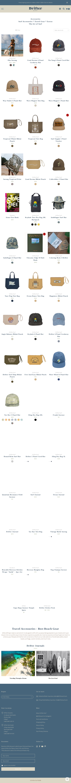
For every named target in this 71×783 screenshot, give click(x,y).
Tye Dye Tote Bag (35, 532)
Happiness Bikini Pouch (59, 296)
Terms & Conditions (42, 719)
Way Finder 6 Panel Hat (12, 101)
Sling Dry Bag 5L (58, 456)
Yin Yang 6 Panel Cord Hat (58, 60)
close (68, 2)
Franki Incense (59, 415)
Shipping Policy (40, 722)
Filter (18, 30)
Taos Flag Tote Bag (12, 296)
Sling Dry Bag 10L (35, 415)
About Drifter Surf (41, 713)
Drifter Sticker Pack (47, 608)
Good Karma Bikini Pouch (35, 179)
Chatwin (12, 215)
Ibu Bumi (12, 568)
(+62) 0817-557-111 (9, 721)
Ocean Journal (58, 495)
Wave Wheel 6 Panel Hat (58, 374)
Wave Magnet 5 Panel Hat (59, 101)
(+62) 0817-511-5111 (9, 733)
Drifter (24, 606)
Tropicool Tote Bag (35, 139)
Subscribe (18, 769)
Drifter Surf (12, 58)
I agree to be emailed (9, 765)
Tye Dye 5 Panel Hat (12, 415)
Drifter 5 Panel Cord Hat (35, 456)
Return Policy (40, 725)
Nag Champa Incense (59, 570)
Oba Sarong (12, 60)
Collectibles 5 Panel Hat (58, 179)
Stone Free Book (12, 217)
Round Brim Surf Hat (12, 456)
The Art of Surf (52, 678)
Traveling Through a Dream (18, 678)
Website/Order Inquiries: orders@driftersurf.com (53, 696)
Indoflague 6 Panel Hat (12, 258)
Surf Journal (36, 495)
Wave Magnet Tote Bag (35, 101)
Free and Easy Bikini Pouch (35, 374)
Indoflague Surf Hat (59, 217)
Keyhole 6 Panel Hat (35, 334)
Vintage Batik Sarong (58, 532)
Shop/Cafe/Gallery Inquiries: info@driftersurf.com (53, 700)
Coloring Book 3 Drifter (58, 258)
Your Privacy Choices (42, 731)
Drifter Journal (12, 532)
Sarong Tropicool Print (12, 179)
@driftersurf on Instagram (43, 716)
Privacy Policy (40, 728)
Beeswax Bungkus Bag (35, 570)
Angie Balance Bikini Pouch (12, 334)
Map (6, 719)
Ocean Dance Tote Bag (35, 296)
